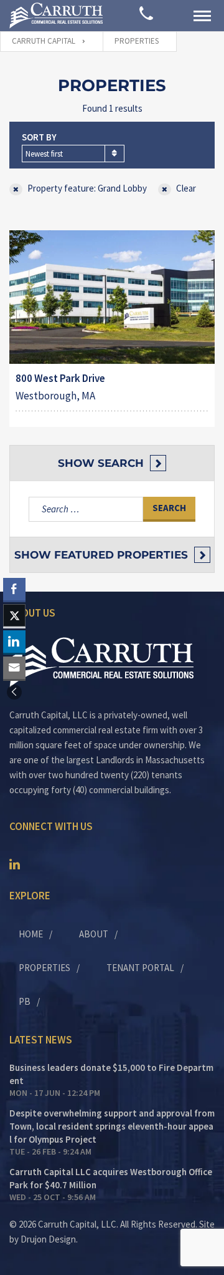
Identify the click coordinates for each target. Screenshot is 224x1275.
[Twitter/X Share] (14, 615)
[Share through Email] (14, 668)
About (93, 934)
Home (31, 934)
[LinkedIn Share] (14, 641)
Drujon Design (48, 1239)
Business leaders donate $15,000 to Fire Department (111, 1074)
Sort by (39, 137)
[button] (14, 692)
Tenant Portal (140, 968)
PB (24, 1001)
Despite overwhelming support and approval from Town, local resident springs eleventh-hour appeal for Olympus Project (112, 1126)
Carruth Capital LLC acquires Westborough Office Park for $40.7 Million (110, 1178)
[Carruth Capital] (56, 15)
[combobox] (73, 153)
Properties (44, 968)
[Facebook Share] (14, 589)
